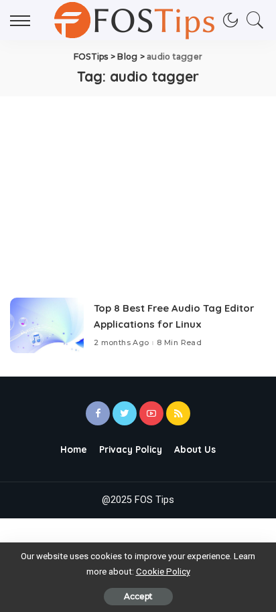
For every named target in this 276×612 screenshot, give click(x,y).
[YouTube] (151, 413)
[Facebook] (98, 413)
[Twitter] (125, 413)
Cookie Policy (163, 572)
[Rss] (178, 413)
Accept (138, 596)
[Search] (252, 20)
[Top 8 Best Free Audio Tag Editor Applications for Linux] (47, 325)
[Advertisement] (138, 185)
